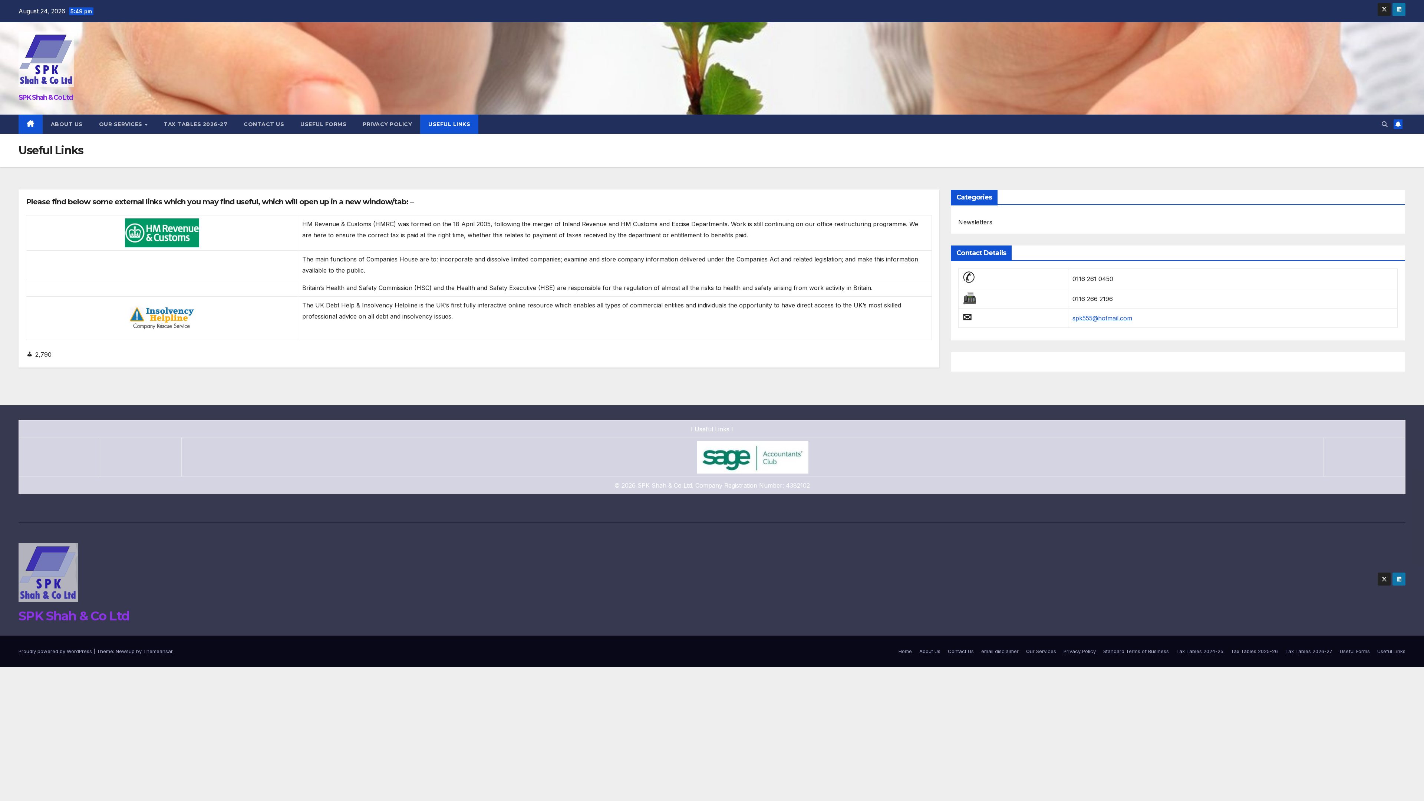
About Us (67, 124)
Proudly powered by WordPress (56, 651)
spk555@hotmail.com (1102, 318)
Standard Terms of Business (1136, 651)
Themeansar (157, 651)
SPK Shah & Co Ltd (46, 97)
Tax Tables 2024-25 (1199, 651)
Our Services (121, 124)
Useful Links (449, 124)
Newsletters (975, 222)
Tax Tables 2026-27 (195, 124)
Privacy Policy (387, 124)
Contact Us (264, 124)
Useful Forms (323, 124)
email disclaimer (1000, 651)
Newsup (125, 651)
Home (905, 651)
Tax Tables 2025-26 (1254, 651)
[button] (1385, 124)
